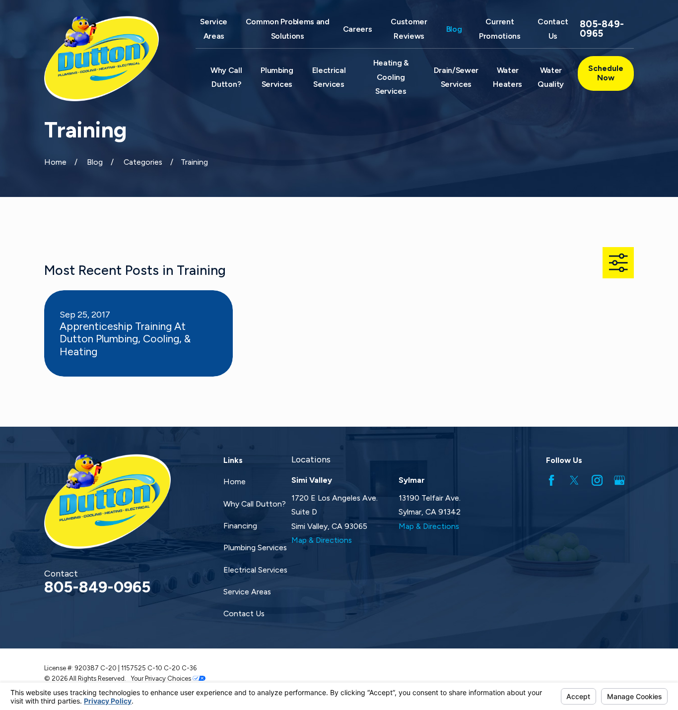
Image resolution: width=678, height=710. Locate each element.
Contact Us (244, 613)
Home (234, 481)
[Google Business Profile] (619, 480)
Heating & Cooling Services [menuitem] (390, 77)
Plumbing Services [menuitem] (277, 77)
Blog (454, 29)
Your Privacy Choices (162, 678)
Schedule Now (605, 73)
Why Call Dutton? (254, 504)
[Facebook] (551, 480)
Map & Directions (321, 540)
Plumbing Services (255, 547)
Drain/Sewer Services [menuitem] (456, 77)
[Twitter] (574, 480)
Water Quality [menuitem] (551, 77)
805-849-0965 (602, 29)
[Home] (107, 58)
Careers (357, 29)
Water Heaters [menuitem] (507, 77)
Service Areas (247, 591)
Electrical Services (255, 570)
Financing (240, 525)
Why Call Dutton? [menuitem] (226, 77)
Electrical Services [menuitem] (329, 77)
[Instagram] (597, 480)
